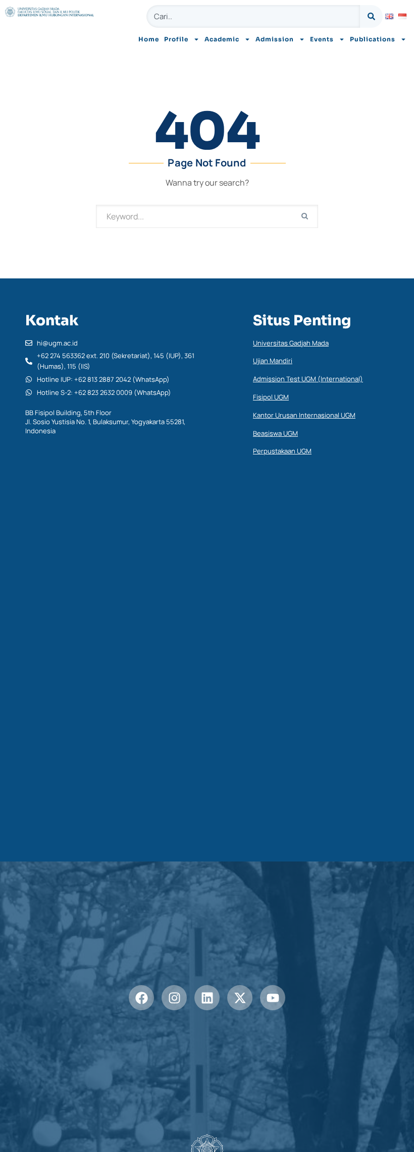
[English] (389, 16)
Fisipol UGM (271, 396)
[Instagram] (174, 997)
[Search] (371, 16)
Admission (274, 39)
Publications (372, 39)
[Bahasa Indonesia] (402, 16)
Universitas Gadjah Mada (291, 343)
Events (322, 39)
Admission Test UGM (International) (308, 378)
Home (148, 39)
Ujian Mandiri (272, 360)
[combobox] (253, 16)
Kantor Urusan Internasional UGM (304, 415)
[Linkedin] (207, 997)
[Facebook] (141, 997)
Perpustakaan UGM (282, 450)
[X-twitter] (239, 997)
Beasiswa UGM (275, 433)
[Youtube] (272, 997)
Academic (221, 39)
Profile (176, 39)
